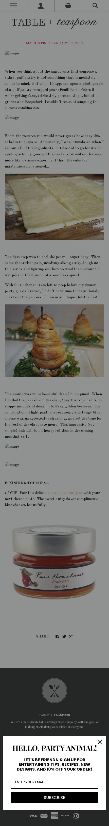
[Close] (100, 742)
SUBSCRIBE (54, 797)
